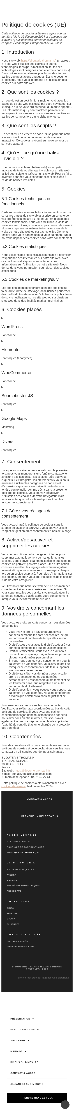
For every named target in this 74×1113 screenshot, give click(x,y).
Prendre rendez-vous (20, 947)
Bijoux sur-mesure (24, 1062)
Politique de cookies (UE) (23, 852)
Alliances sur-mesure (26, 1084)
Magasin (12, 880)
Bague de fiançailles (20, 870)
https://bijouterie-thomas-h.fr (38, 60)
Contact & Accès (17, 941)
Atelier (11, 875)
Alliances (13, 924)
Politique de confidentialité (25, 847)
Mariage (16, 1051)
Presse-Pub (14, 891)
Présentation (20, 1019)
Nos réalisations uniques (23, 886)
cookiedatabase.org (14, 786)
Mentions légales (18, 842)
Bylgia (11, 919)
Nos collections (22, 1029)
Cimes (10, 908)
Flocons (12, 913)
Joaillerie (18, 1040)
